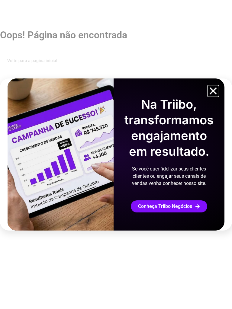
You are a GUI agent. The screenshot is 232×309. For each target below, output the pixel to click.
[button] (213, 91)
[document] (116, 154)
